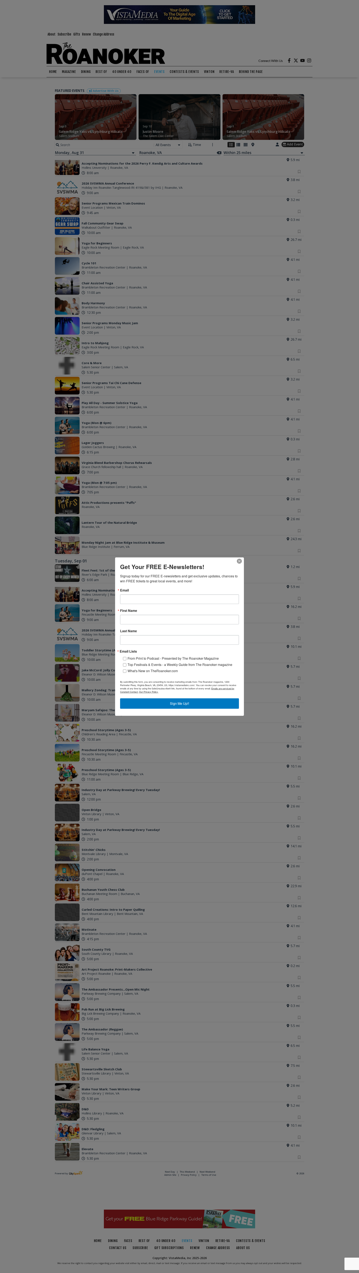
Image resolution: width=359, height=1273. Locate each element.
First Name (128, 610)
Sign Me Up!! (179, 703)
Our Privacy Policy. (148, 691)
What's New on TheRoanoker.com (153, 670)
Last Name (128, 631)
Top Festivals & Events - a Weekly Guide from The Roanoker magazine (180, 664)
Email (124, 590)
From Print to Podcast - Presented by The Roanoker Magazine (173, 658)
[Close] (239, 561)
